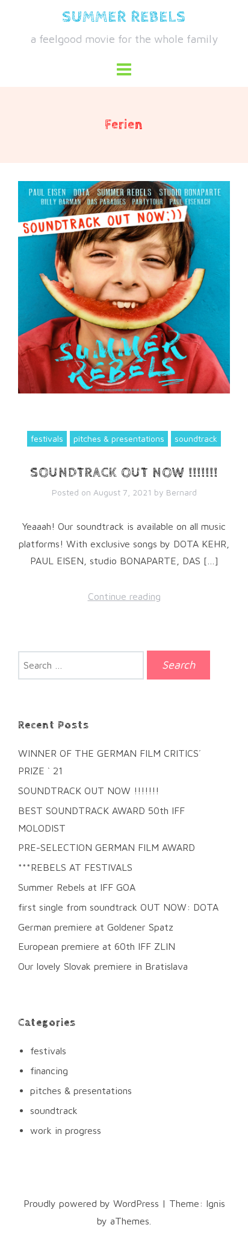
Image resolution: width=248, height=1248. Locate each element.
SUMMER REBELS (124, 17)
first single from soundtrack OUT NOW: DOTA (118, 907)
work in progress (65, 1130)
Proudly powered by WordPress (91, 1203)
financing (49, 1070)
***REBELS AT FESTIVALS (75, 867)
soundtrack (196, 438)
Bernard (181, 492)
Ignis (215, 1203)
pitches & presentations (118, 438)
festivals (47, 438)
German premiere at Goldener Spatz (95, 927)
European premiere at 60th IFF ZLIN (96, 946)
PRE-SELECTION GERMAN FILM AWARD (106, 847)
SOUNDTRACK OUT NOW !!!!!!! (124, 473)
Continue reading (124, 596)
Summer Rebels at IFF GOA (76, 887)
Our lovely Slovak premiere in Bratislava (103, 966)
